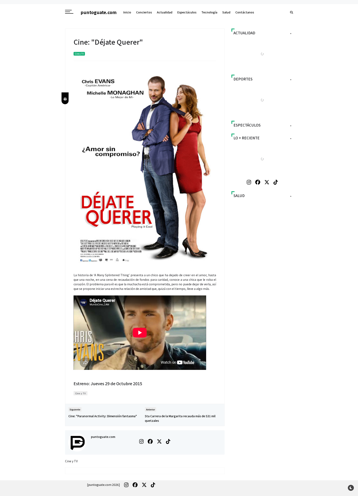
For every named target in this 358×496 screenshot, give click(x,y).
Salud (226, 12)
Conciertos (144, 12)
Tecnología (209, 12)
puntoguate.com (103, 437)
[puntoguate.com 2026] (103, 485)
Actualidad (164, 12)
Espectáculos (186, 12)
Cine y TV (79, 53)
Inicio (127, 12)
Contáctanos (244, 12)
